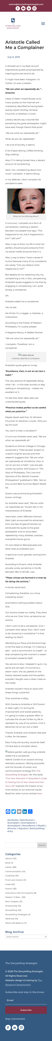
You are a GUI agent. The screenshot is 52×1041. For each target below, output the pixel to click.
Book (8, 863)
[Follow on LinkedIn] (29, 8)
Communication (13, 871)
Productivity (11, 906)
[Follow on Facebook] (18, 8)
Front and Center (14, 880)
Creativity (10, 875)
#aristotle (12, 820)
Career (8, 867)
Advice (8, 858)
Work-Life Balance (14, 923)
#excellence (29, 825)
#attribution (27, 820)
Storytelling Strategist (16, 914)
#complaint (13, 825)
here (39, 793)
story (10, 831)
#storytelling (37, 828)
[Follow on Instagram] (34, 8)
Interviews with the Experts (19, 893)
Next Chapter (12, 901)
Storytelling (11, 910)
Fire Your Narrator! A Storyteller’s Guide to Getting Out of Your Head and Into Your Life (26, 782)
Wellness (9, 918)
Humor (8, 888)
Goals (8, 884)
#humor (12, 828)
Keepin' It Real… (13, 897)
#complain (13, 822)
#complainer (28, 822)
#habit (41, 825)
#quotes (23, 828)
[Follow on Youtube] (23, 8)
